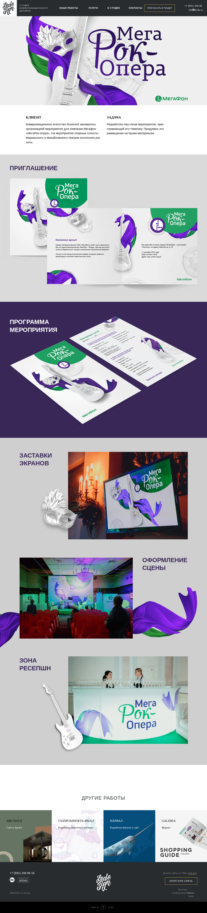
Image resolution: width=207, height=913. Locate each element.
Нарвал (116, 820)
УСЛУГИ (93, 8)
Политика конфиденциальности (182, 891)
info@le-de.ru (196, 10)
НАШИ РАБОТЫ (68, 8)
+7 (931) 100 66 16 (193, 8)
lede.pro (192, 873)
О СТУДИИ (113, 8)
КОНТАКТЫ (135, 8)
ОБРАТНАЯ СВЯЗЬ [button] (181, 881)
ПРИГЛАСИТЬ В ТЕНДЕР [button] (159, 8)
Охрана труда (191, 894)
